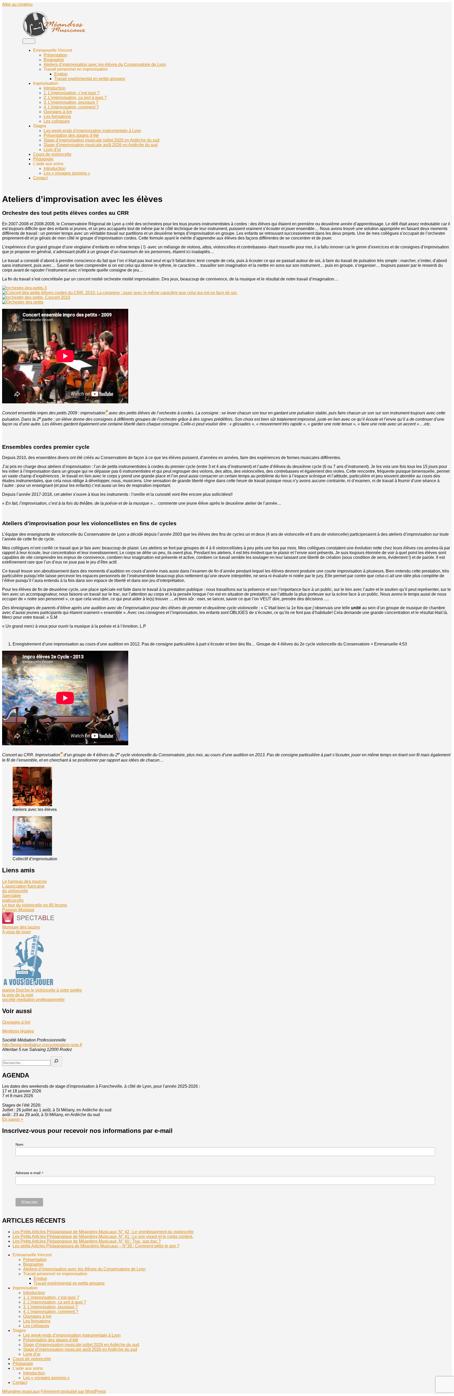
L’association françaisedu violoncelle (23, 888)
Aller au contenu (17, 4)
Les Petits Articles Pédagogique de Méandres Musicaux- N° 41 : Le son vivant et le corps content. (103, 1236)
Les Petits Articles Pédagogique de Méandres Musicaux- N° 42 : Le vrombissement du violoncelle (103, 1232)
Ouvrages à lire (58, 112)
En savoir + (12, 1119)
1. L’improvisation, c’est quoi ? (72, 93)
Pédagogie (43, 159)
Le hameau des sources (24, 881)
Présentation (55, 55)
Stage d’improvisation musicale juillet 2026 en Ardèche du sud (101, 140)
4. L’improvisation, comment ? (71, 107)
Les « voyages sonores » (67, 173)
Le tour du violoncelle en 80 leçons (34, 905)
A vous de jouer (16, 932)
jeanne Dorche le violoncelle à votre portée (42, 990)
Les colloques (57, 121)
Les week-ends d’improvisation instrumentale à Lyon (92, 130)
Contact (40, 178)
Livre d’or (52, 149)
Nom (19, 1144)
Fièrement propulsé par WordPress (73, 1391)
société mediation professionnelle (33, 999)
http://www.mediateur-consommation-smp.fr (42, 1045)
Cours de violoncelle (52, 154)
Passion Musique (18, 910)
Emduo (61, 74)
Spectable (11, 895)
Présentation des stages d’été (71, 135)
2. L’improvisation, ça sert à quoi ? (75, 97)
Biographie (54, 60)
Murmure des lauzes (21, 927)
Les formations (57, 116)
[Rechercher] (56, 1061)
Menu (29, 41)
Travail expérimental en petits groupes (89, 78)
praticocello (13, 900)
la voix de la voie (17, 995)
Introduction (54, 88)
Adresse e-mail (30, 1172)
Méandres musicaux (21, 1391)
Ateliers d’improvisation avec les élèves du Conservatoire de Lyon (105, 64)
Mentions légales (18, 1031)
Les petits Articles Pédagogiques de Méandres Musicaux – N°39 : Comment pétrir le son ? (96, 1246)
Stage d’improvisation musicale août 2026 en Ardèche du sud (101, 145)
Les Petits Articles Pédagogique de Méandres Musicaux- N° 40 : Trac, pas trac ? (87, 1241)
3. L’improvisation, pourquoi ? (71, 102)
